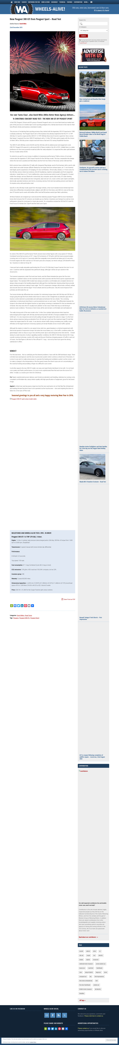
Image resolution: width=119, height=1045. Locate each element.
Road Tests (28, 615)
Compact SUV (83, 976)
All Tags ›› (82, 1000)
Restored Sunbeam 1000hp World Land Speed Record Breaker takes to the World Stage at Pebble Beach (93, 134)
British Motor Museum (85, 989)
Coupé (88, 955)
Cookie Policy (33, 1042)
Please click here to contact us (93, 1016)
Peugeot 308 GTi (24, 618)
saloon (88, 951)
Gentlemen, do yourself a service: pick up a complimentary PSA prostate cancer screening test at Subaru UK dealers (93, 169)
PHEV (94, 951)
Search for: (82, 20)
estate (81, 959)
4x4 (97, 980)
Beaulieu (81, 993)
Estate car (96, 985)
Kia (90, 976)
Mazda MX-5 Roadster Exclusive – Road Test (93, 482)
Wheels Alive (38, 9)
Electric (101, 955)
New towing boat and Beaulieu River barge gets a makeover (92, 100)
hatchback (99, 968)
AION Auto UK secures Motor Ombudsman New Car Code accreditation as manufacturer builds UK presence (93, 309)
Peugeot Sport (34, 618)
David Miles (20, 615)
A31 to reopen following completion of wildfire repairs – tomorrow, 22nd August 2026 (92, 757)
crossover (95, 959)
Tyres (105, 972)
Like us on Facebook (17, 1009)
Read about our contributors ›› (88, 937)
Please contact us (83, 1028)
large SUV (98, 972)
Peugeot (15, 618)
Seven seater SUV (100, 964)
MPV (80, 972)
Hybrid (88, 959)
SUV (94, 955)
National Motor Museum (86, 964)
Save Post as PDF (69, 599)
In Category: (83, 27)
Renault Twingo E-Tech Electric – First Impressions (91, 618)
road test (90, 968)
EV (100, 951)
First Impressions (99, 976)
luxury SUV (82, 968)
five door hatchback (84, 985)
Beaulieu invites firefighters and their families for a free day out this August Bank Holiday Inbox (93, 448)
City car (81, 955)
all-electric (98, 989)
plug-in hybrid (89, 972)
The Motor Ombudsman (85, 980)
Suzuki (81, 951)
